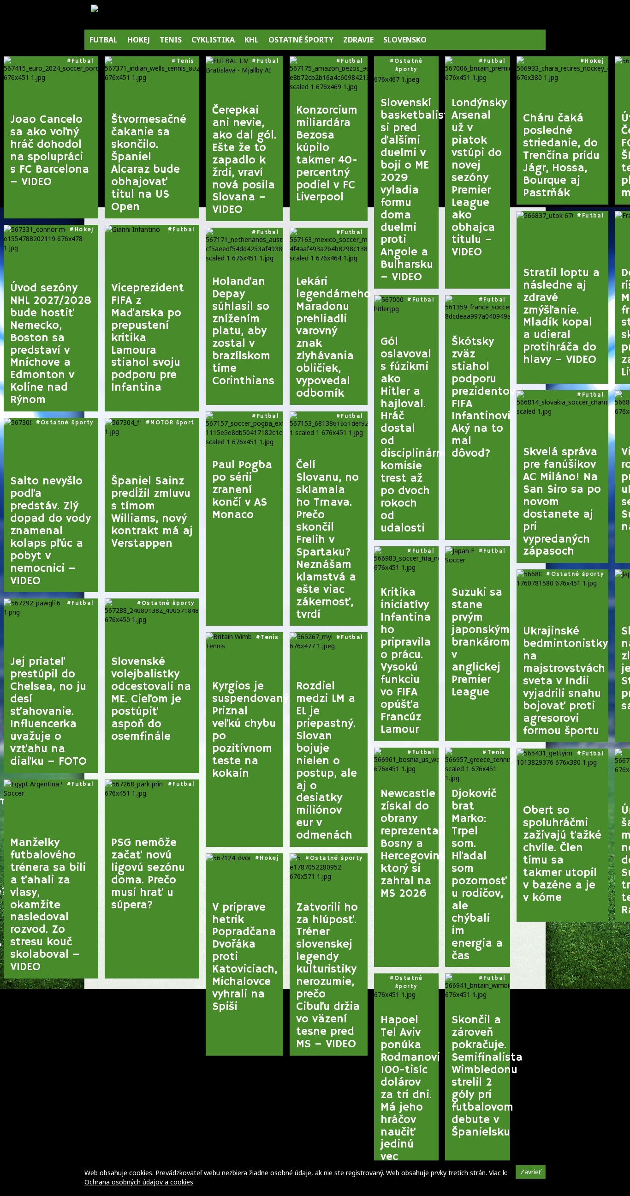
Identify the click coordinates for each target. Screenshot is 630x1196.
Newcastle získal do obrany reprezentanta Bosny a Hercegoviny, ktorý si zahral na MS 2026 (409, 844)
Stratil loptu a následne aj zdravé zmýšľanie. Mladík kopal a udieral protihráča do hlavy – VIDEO (561, 317)
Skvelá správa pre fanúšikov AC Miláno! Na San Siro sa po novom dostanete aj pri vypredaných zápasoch (562, 502)
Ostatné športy (67, 422)
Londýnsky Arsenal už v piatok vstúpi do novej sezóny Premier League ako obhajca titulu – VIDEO (479, 178)
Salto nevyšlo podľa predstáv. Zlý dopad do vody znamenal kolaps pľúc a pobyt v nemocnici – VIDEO (50, 531)
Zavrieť (530, 1171)
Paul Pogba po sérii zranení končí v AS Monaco (242, 490)
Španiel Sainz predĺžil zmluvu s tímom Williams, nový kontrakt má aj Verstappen (152, 512)
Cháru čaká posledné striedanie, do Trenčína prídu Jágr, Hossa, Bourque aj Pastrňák (561, 155)
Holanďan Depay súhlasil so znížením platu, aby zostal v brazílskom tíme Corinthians (243, 332)
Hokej (84, 229)
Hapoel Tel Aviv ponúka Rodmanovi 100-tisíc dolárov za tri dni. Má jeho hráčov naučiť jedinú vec (409, 1088)
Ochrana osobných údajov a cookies (138, 1182)
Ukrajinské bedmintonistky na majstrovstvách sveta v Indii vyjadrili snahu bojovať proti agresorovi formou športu (565, 681)
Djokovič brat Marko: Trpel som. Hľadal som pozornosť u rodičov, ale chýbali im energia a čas (479, 875)
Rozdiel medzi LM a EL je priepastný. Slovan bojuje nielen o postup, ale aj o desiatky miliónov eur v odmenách (326, 761)
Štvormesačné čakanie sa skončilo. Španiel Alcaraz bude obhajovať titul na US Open (148, 163)
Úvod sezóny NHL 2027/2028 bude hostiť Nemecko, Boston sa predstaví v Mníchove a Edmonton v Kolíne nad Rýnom (50, 344)
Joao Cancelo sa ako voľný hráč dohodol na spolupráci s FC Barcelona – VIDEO (49, 151)
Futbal (82, 61)
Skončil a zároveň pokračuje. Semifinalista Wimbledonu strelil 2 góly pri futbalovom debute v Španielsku (481, 1076)
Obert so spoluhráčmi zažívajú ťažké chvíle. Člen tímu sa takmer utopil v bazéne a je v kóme (562, 854)
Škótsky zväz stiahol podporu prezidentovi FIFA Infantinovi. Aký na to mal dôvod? (481, 398)
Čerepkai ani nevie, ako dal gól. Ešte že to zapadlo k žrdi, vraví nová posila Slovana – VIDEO (244, 160)
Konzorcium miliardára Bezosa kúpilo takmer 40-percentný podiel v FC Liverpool (326, 154)
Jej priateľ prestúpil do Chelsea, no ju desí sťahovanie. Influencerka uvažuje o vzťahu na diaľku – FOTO (48, 712)
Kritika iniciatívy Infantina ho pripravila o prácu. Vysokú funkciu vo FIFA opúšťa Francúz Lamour (405, 661)
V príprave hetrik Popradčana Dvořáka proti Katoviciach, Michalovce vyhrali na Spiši (244, 957)
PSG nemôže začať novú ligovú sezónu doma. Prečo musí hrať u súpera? (148, 874)
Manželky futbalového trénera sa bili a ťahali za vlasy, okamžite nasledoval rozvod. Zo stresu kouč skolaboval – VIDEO (48, 905)
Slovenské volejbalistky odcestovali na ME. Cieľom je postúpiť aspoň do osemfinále (151, 699)
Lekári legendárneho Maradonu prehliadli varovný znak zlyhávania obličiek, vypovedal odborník (332, 338)
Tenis (186, 61)
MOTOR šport (172, 422)
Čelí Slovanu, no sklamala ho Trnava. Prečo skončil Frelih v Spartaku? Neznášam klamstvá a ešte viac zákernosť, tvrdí (327, 540)
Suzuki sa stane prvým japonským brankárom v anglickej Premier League (481, 643)
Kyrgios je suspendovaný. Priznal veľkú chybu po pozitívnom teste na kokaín (248, 730)
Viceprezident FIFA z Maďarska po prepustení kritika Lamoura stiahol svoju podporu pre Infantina (147, 338)
